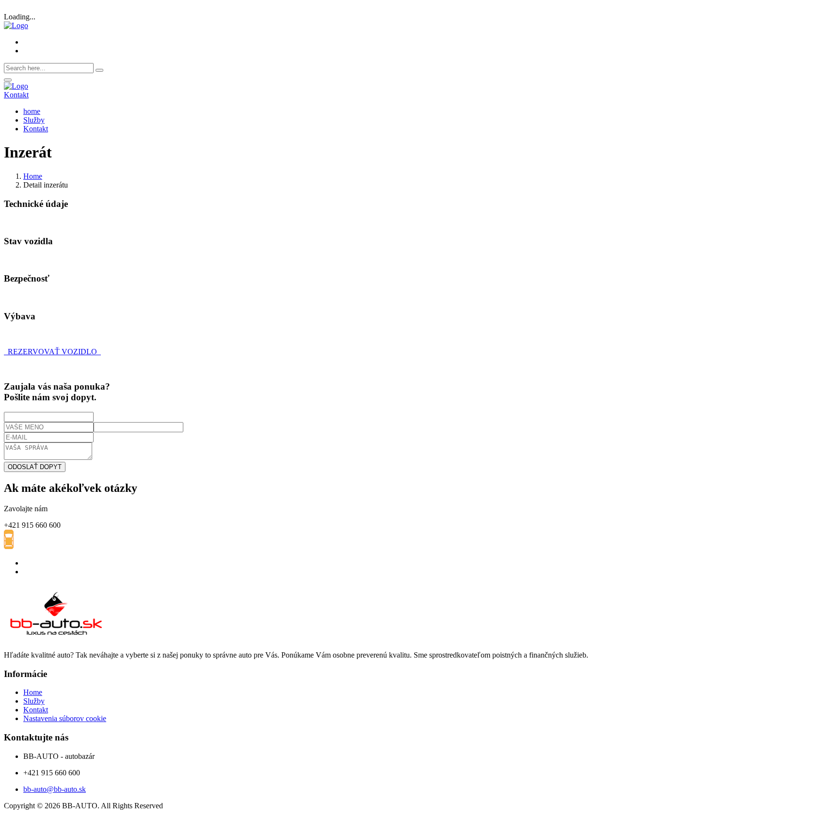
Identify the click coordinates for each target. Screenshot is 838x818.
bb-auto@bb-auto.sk (54, 789)
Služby (34, 120)
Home (32, 176)
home (31, 111)
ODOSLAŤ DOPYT (35, 467)
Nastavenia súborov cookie (64, 718)
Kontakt (16, 95)
